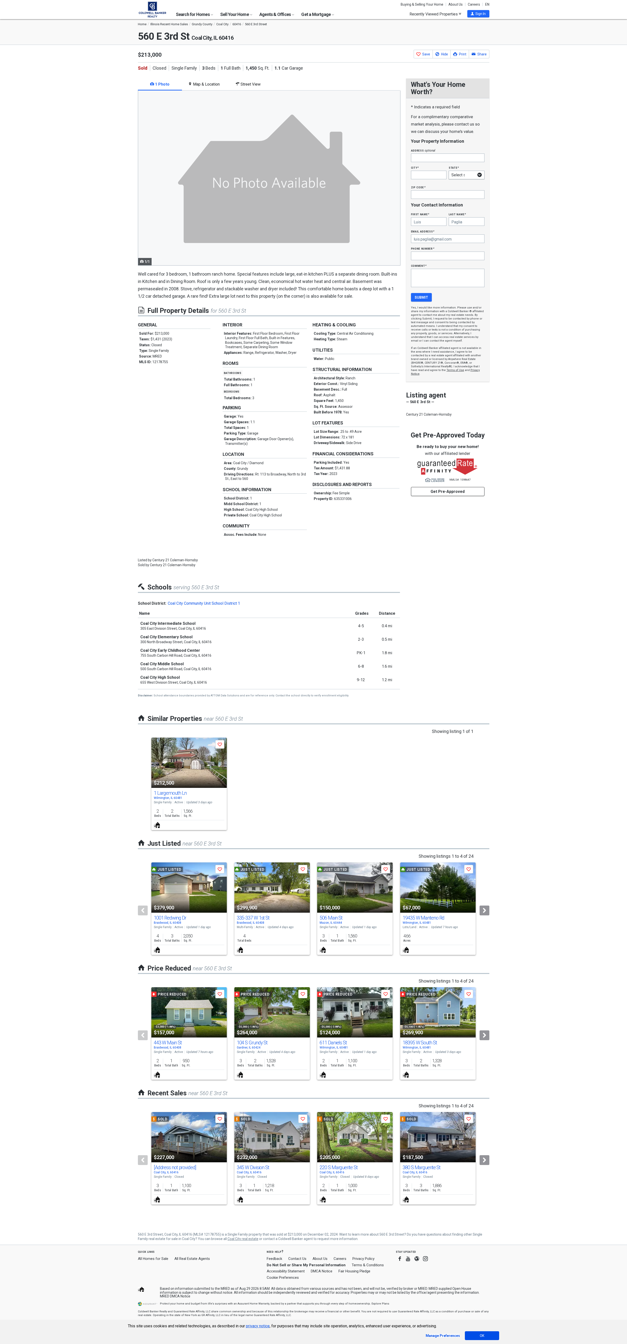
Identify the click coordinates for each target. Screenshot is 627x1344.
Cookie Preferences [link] (283, 1277)
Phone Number (422, 248)
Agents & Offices (275, 14)
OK (482, 1336)
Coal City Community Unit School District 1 (204, 603)
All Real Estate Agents (192, 1258)
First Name (420, 214)
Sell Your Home (235, 14)
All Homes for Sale (153, 1258)
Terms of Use (455, 370)
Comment (419, 266)
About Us (455, 4)
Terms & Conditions (368, 1265)
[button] (478, 13)
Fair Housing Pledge (354, 1271)
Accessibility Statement (286, 1271)
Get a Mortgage (316, 14)
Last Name (457, 214)
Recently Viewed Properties (434, 14)
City (415, 167)
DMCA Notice (321, 1271)
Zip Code (418, 187)
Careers (474, 4)
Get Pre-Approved (448, 491)
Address (423, 150)
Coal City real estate (243, 1239)
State (454, 167)
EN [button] (487, 4)
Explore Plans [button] (380, 1303)
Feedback (274, 1259)
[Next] (484, 910)
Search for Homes (193, 14)
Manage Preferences (443, 1335)
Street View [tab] (250, 84)
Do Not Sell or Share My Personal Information (306, 1265)
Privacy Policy (363, 1258)
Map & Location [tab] (206, 84)
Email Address (423, 231)
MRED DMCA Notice (175, 1296)
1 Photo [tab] (161, 84)
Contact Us (297, 1258)
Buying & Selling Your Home (422, 4)
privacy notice (258, 1326)
